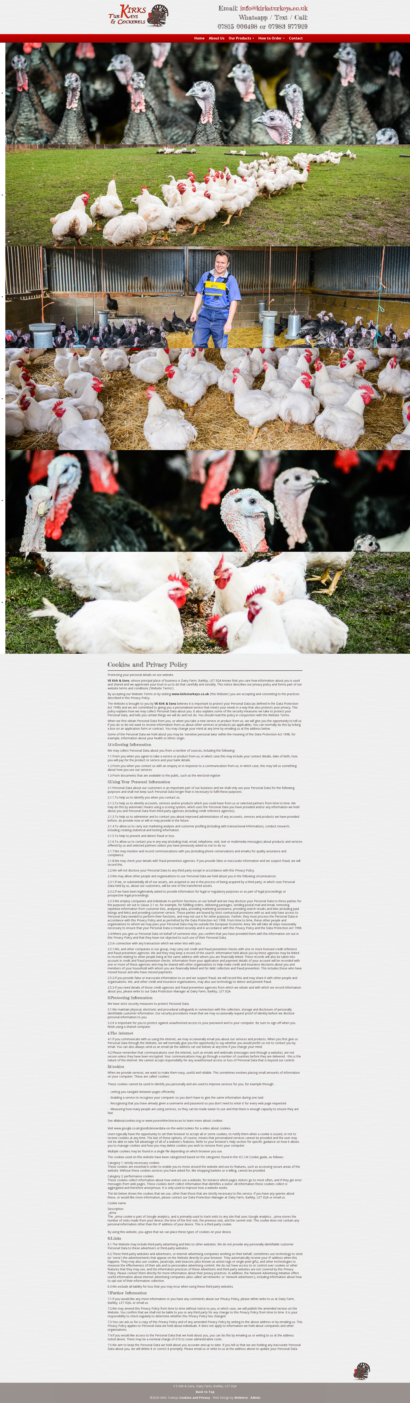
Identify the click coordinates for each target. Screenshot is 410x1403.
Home (199, 38)
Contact (296, 38)
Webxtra (241, 1398)
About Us (216, 38)
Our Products (240, 38)
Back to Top (205, 1392)
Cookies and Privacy (194, 1398)
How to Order (270, 38)
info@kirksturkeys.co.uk (274, 8)
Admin (255, 1398)
